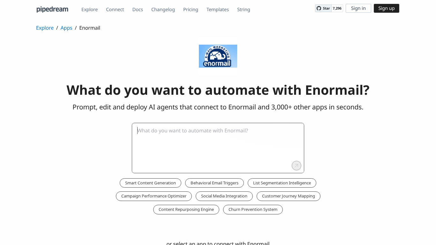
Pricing (190, 9)
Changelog (163, 9)
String (243, 9)
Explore (89, 9)
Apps (66, 27)
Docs (137, 9)
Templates (218, 9)
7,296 (337, 8)
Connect (115, 9)
